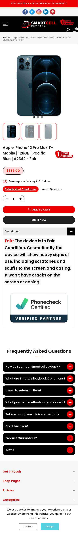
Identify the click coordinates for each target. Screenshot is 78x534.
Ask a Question (52, 189)
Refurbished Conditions (20, 189)
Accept (50, 526)
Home (6, 37)
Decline (28, 526)
